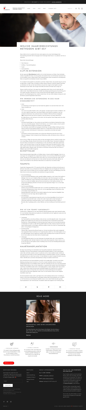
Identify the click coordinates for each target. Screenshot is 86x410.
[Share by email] (60, 287)
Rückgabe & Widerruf (31, 377)
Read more (28, 335)
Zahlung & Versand (30, 379)
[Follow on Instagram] (7, 401)
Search (28, 372)
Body (44, 8)
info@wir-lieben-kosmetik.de (47, 378)
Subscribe (8, 385)
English (70, 8)
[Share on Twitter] (37, 287)
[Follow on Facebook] (4, 401)
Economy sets (52, 8)
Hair (34, 8)
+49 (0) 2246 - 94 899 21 (17, 9)
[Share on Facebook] (26, 287)
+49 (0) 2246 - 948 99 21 (48, 375)
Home (28, 8)
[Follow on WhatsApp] (11, 401)
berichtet (56, 154)
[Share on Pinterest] (48, 287)
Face (39, 8)
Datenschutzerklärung (7, 392)
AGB (27, 381)
